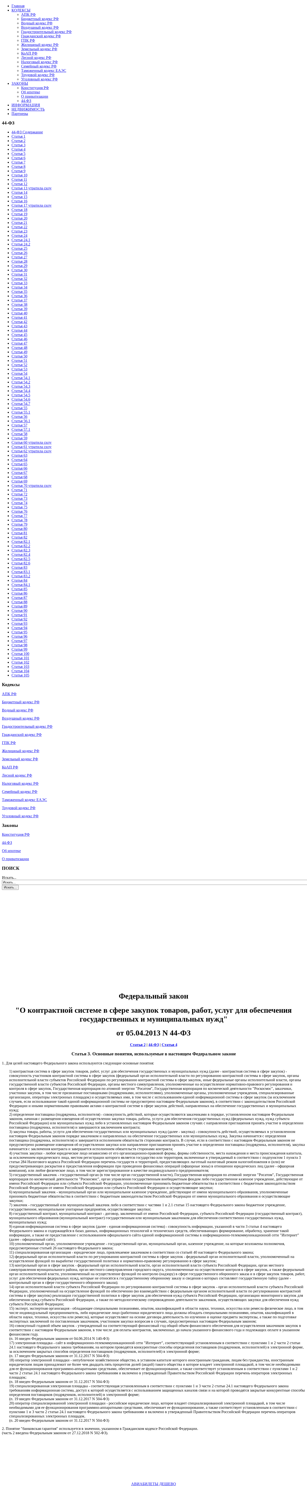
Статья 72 (19, 494)
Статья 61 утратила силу (32, 447)
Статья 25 (19, 248)
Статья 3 (18, 145)
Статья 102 (20, 662)
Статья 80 (19, 529)
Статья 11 (19, 179)
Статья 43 (19, 326)
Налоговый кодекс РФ (39, 62)
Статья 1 (18, 136)
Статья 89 (19, 606)
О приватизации (34, 96)
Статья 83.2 (21, 576)
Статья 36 (19, 296)
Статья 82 (19, 537)
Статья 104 (20, 671)
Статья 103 (20, 667)
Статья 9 (18, 171)
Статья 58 (19, 434)
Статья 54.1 (21, 378)
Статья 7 (18, 162)
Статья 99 (19, 649)
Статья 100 (20, 654)
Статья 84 (19, 580)
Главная (18, 6)
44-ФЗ (26, 101)
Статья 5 (18, 154)
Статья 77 (19, 516)
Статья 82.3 (21, 550)
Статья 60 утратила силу (32, 442)
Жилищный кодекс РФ (40, 45)
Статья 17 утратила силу (32, 205)
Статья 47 (19, 343)
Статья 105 (20, 675)
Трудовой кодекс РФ (38, 75)
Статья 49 (19, 352)
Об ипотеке (30, 92)
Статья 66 (19, 468)
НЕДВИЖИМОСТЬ (28, 109)
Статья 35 (19, 292)
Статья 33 (19, 283)
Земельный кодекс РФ (39, 49)
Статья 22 (19, 227)
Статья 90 (19, 611)
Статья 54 (19, 373)
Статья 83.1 (21, 572)
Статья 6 (18, 158)
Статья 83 (19, 567)
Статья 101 (20, 658)
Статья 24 (19, 235)
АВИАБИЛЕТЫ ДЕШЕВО (153, 1484)
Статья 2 (18, 141)
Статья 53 (19, 369)
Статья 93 (19, 623)
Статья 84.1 (21, 585)
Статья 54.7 (21, 404)
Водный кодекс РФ (37, 23)
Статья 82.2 (21, 546)
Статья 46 (19, 339)
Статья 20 (19, 218)
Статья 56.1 (21, 421)
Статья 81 (19, 533)
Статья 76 (19, 511)
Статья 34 (19, 287)
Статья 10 (19, 175)
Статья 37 (19, 300)
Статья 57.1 (21, 429)
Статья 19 (19, 214)
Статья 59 (19, 438)
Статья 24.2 (21, 244)
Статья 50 (19, 356)
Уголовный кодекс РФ (39, 79)
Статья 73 (19, 498)
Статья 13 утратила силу (32, 188)
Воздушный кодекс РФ (40, 27)
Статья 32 (19, 279)
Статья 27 (19, 257)
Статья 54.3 (21, 386)
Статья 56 (19, 417)
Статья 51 (19, 360)
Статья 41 (19, 317)
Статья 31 (19, 274)
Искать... (9, 878)
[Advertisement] (30, 938)
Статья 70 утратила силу (32, 485)
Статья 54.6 (21, 399)
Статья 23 (19, 231)
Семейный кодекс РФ (39, 66)
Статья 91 (19, 615)
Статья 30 (19, 270)
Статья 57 (19, 425)
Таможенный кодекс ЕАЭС (43, 70)
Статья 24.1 (21, 240)
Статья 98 (19, 645)
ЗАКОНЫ (20, 83)
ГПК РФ (28, 40)
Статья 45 (19, 335)
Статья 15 (19, 197)
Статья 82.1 (21, 542)
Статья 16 (19, 201)
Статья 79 (19, 524)
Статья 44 (19, 330)
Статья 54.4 (21, 391)
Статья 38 (19, 304)
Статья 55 (19, 408)
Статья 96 (19, 636)
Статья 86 (19, 593)
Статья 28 (19, 261)
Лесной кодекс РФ (36, 58)
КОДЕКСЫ (21, 10)
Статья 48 (19, 348)
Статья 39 (19, 309)
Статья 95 (19, 632)
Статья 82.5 (21, 559)
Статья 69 (19, 481)
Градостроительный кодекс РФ (46, 32)
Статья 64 (19, 460)
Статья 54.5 (21, 395)
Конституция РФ (35, 88)
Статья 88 (19, 602)
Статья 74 (19, 503)
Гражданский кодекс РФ (41, 36)
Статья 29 (19, 266)
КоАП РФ (29, 53)
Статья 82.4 (21, 554)
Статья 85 (19, 589)
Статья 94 (19, 628)
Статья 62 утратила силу (32, 451)
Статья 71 (19, 490)
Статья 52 (19, 365)
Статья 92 (19, 619)
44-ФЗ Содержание (27, 132)
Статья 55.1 (21, 412)
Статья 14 (19, 192)
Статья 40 (19, 313)
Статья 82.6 (21, 563)
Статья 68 (19, 477)
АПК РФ (28, 14)
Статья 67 (19, 473)
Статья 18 (19, 210)
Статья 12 (19, 184)
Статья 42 (19, 322)
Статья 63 (19, 455)
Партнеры (20, 114)
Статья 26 (19, 253)
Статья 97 (19, 641)
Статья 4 (18, 149)
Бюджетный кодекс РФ (40, 19)
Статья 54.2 (21, 382)
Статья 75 (19, 507)
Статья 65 (19, 464)
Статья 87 (19, 598)
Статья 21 (19, 223)
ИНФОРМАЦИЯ (26, 105)
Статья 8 (18, 167)
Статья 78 (19, 520)
